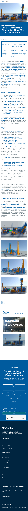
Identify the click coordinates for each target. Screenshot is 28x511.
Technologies (5, 457)
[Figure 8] (14, 229)
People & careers (6, 445)
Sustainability (5, 460)
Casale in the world (7, 448)
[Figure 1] (14, 286)
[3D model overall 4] (14, 267)
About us (4, 443)
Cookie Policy (13, 507)
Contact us (4, 472)
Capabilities (5, 462)
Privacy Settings (22, 507)
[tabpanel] (14, 324)
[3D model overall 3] (14, 248)
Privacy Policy (18, 411)
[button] (24, 1)
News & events (6, 496)
